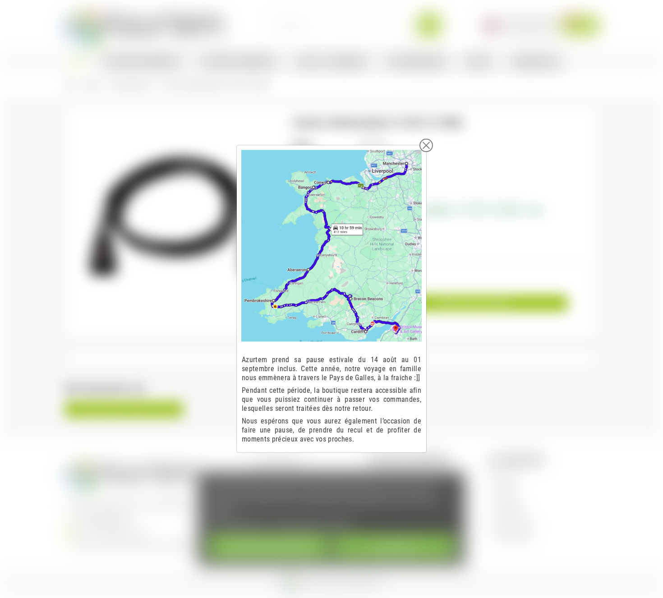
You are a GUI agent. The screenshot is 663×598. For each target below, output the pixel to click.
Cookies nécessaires (268, 546)
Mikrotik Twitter (514, 524)
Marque (302, 142)
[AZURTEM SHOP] (144, 24)
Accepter (394, 546)
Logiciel (504, 474)
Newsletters (509, 512)
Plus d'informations (237, 524)
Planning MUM (512, 537)
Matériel (504, 486)
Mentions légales (279, 461)
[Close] (426, 145)
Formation (507, 499)
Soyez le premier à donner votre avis (124, 409)
